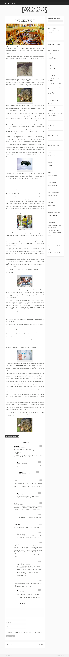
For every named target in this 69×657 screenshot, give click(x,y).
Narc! (49, 242)
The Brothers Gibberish (52, 175)
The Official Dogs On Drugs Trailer (54, 252)
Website (8, 626)
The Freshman (51, 125)
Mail (8, 622)
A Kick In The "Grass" (52, 155)
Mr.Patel (49, 122)
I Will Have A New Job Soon (54, 34)
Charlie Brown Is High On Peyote (54, 212)
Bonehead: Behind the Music (53, 145)
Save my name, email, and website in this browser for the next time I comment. (24, 632)
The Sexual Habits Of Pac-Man (54, 142)
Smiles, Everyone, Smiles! (53, 215)
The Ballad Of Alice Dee (52, 195)
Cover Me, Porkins (51, 188)
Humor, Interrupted (51, 118)
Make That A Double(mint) (53, 168)
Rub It (49, 208)
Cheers (49, 172)
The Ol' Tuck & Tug (51, 97)
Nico (15, 503)
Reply (38, 471)
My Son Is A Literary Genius (53, 100)
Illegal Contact (51, 249)
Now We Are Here (52, 37)
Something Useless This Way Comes (55, 245)
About (9, 3)
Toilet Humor (50, 202)
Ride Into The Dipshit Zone (53, 158)
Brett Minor (17, 580)
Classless (50, 128)
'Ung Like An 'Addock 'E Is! (53, 135)
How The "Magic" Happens (53, 68)
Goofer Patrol (50, 110)
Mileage (49, 152)
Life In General (22, 19)
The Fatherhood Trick (52, 132)
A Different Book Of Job (52, 198)
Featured (17, 19)
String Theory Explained (52, 107)
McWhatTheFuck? (51, 75)
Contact (13, 3)
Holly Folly (17, 543)
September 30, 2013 (9, 436)
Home (5, 3)
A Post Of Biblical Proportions (53, 178)
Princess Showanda (52, 182)
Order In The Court (51, 138)
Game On (50, 165)
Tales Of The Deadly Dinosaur (53, 192)
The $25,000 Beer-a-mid (52, 148)
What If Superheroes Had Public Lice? (55, 83)
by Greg (14, 436)
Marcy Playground (51, 205)
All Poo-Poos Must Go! (52, 185)
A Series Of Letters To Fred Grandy (54, 72)
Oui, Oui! (49, 235)
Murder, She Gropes (52, 222)
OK (49, 218)
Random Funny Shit (31, 19)
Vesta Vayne (17, 524)
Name (9, 618)
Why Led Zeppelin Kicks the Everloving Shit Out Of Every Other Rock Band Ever (54, 52)
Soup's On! (50, 103)
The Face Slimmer (52, 65)
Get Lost (50, 162)
